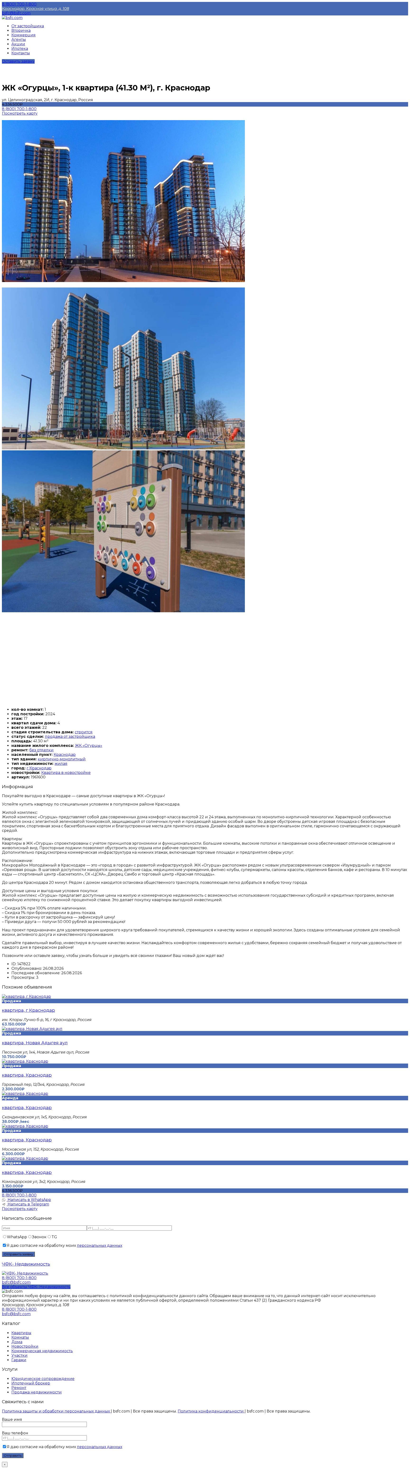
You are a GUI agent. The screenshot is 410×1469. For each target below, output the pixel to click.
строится (84, 732)
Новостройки (24, 1346)
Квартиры (21, 1333)
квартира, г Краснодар (28, 1010)
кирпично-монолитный (62, 759)
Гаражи (18, 1360)
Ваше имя (12, 1419)
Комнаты (20, 1337)
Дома (16, 1342)
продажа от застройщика (70, 736)
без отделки (41, 750)
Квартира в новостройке (66, 772)
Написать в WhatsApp (29, 1199)
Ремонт (18, 1387)
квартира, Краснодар (27, 1075)
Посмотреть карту (19, 113)
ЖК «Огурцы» (88, 745)
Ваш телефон (15, 1433)
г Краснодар (39, 768)
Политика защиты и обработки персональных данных (56, 1411)
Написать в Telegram (28, 1204)
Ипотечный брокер (30, 1383)
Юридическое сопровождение (43, 1378)
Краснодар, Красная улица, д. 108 (35, 8)
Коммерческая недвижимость (42, 1351)
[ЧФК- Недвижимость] (25, 1273)
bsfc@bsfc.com (16, 13)
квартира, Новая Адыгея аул (35, 1042)
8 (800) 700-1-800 (19, 4)
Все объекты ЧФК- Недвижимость (36, 1287)
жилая (61, 763)
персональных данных (99, 1245)
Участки (19, 1355)
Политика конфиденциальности (211, 1411)
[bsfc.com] (12, 17)
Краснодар (65, 754)
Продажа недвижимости (36, 1392)
